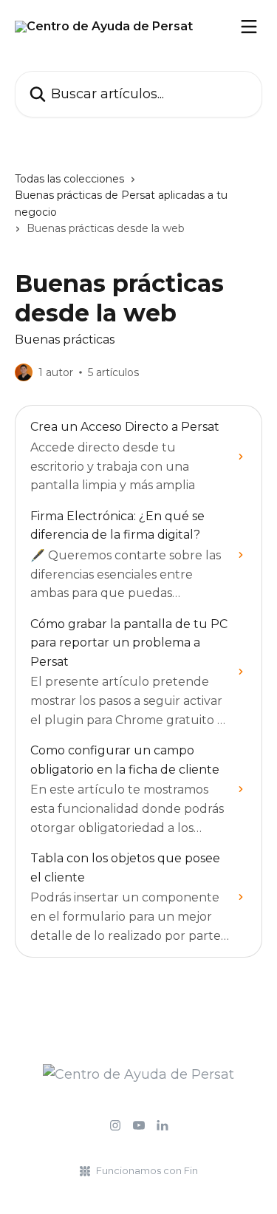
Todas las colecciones (69, 178)
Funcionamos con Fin (147, 1170)
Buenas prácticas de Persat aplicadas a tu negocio (121, 203)
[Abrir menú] (249, 26)
